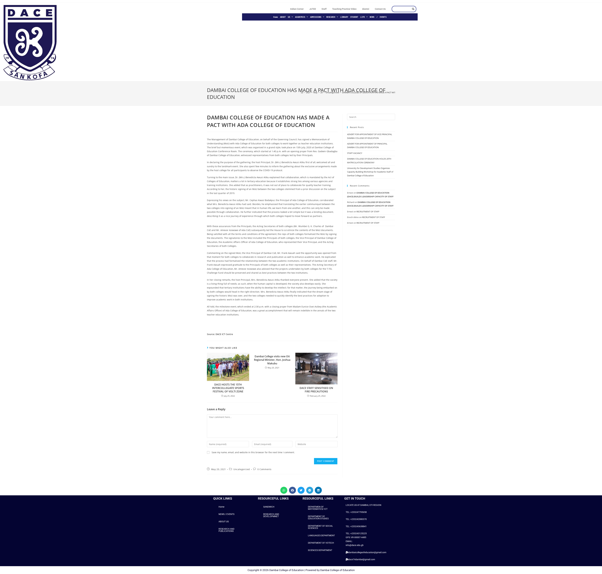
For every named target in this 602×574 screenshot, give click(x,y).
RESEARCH (330, 17)
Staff (324, 9)
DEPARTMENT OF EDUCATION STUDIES (318, 517)
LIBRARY (344, 17)
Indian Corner (297, 9)
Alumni (365, 9)
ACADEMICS (300, 17)
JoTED (312, 9)
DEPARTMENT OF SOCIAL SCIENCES (320, 527)
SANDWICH (268, 507)
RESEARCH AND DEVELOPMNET (271, 515)
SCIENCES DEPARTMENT (320, 550)
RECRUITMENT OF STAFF (367, 211)
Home (275, 17)
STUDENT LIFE (357, 17)
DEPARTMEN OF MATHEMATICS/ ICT (317, 508)
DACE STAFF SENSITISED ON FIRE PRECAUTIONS (316, 389)
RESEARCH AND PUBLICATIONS (226, 530)
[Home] (302, 92)
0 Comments (264, 469)
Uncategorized (241, 469)
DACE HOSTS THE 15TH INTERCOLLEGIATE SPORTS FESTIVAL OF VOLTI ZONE (228, 388)
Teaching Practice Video (344, 9)
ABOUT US (285, 17)
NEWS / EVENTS (378, 17)
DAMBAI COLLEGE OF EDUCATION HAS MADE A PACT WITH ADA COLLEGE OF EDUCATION (383, 92)
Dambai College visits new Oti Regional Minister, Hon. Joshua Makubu (272, 360)
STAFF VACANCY (354, 153)
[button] (283, 490)
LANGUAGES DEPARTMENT (321, 535)
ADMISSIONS (315, 17)
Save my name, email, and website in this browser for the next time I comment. (253, 452)
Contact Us (380, 9)
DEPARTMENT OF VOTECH (321, 543)
